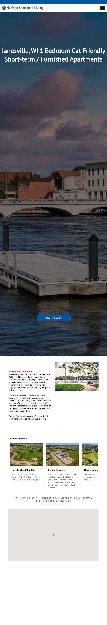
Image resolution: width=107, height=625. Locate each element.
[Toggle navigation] (102, 8)
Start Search (54, 318)
